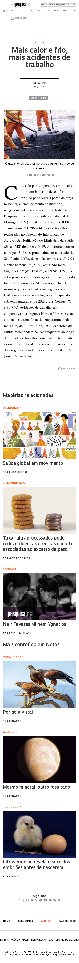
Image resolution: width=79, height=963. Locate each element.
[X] (25, 901)
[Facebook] (20, 901)
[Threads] (42, 901)
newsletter (54, 5)
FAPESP (4, 940)
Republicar (20, 18)
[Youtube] (54, 901)
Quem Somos (25, 921)
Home (6, 921)
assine (44, 5)
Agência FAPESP (20, 940)
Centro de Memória (67, 940)
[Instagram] (30, 901)
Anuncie (46, 921)
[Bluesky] (36, 901)
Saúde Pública (38, 98)
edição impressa (68, 5)
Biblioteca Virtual (42, 940)
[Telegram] (48, 901)
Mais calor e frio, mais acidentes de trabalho (39, 58)
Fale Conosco (67, 921)
